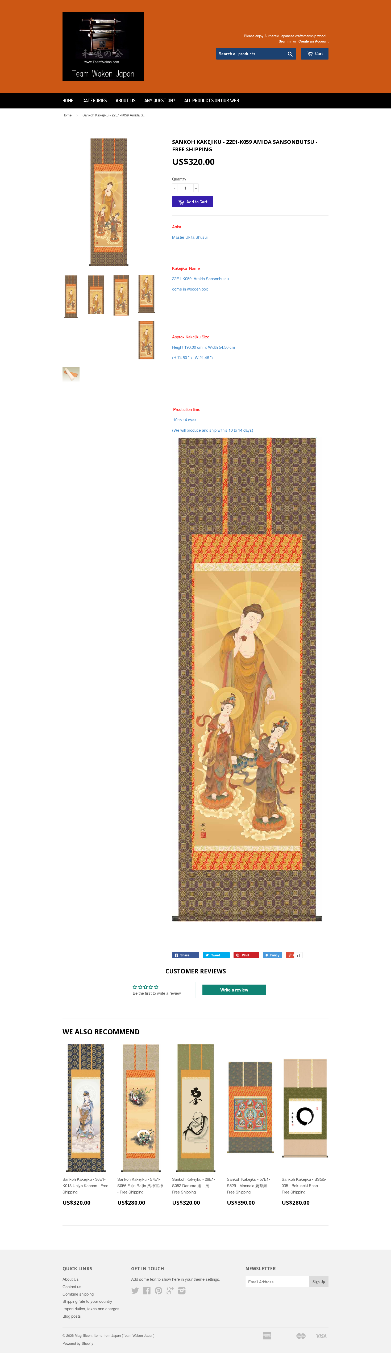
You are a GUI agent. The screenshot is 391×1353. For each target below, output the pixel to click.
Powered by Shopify (78, 1343)
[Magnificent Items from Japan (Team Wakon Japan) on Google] (170, 1292)
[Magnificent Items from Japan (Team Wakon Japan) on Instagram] (182, 1292)
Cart (318, 53)
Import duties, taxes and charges (91, 1308)
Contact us (72, 1286)
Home (68, 100)
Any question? (159, 100)
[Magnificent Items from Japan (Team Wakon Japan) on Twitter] (135, 1292)
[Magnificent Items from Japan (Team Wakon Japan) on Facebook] (147, 1292)
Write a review (234, 990)
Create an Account (313, 41)
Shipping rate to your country (87, 1301)
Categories (94, 100)
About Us (125, 100)
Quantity (179, 179)
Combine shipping (78, 1294)
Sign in (285, 41)
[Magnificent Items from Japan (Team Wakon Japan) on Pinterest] (159, 1292)
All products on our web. (212, 100)
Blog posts (72, 1316)
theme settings (206, 1279)
